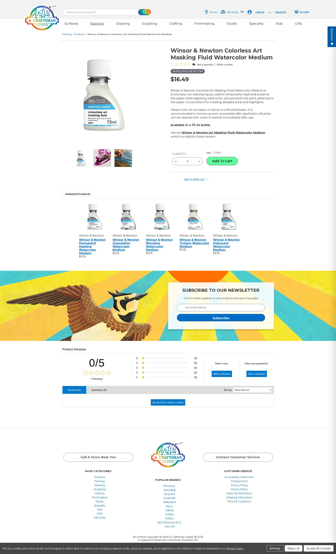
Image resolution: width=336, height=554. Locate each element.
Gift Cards (232, 12)
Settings (275, 548)
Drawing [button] (123, 24)
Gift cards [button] (99, 517)
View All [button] (169, 526)
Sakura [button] (169, 510)
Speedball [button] (169, 490)
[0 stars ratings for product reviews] (97, 373)
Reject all (293, 548)
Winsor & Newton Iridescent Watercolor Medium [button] (226, 245)
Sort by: (228, 389)
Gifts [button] (298, 24)
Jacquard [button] (169, 494)
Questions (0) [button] (99, 389)
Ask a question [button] (205, 64)
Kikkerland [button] (169, 502)
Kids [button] (279, 24)
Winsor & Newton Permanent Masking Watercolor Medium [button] (92, 246)
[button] (42, 14)
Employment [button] (239, 481)
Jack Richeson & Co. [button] (169, 522)
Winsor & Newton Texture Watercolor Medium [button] (194, 243)
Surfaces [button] (71, 24)
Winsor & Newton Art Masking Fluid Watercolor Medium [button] (223, 132)
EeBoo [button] (169, 518)
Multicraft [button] (169, 498)
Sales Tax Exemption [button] (239, 493)
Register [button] (280, 12)
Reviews (331, 35)
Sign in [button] (260, 12)
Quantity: (179, 153)
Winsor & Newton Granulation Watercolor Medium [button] (126, 245)
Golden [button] (169, 514)
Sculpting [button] (149, 24)
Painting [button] (97, 24)
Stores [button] (213, 12)
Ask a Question (256, 373)
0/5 (97, 363)
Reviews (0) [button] (74, 389)
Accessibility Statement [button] (239, 477)
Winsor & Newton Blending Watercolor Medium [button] (159, 245)
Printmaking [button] (204, 24)
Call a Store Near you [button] (98, 457)
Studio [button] (232, 24)
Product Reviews (74, 349)
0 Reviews (97, 378)
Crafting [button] (175, 24)
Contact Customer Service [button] (238, 457)
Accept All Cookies (319, 548)
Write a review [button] (225, 64)
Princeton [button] (169, 486)
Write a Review (221, 373)
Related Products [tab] (77, 194)
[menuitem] (99, 477)
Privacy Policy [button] (239, 485)
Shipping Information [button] (239, 497)
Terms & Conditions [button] (239, 501)
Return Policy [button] (239, 489)
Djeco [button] (169, 506)
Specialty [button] (256, 24)
